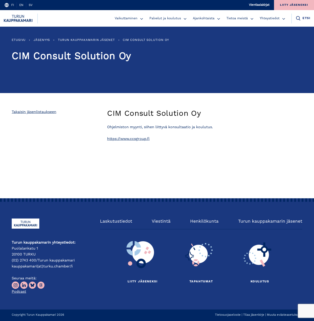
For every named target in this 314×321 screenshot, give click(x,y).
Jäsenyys (42, 40)
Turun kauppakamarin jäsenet (86, 40)
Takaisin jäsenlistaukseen (34, 112)
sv (30, 5)
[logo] (18, 18)
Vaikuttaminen (126, 18)
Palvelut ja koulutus (165, 18)
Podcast (19, 292)
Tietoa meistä (237, 18)
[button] (141, 18)
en (21, 5)
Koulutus (260, 281)
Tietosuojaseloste (228, 314)
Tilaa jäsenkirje (253, 314)
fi (12, 5)
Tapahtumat (201, 281)
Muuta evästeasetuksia (283, 314)
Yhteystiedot (270, 18)
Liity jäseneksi (142, 281)
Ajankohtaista (203, 18)
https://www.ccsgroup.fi (128, 139)
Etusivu (19, 40)
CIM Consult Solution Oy (146, 40)
